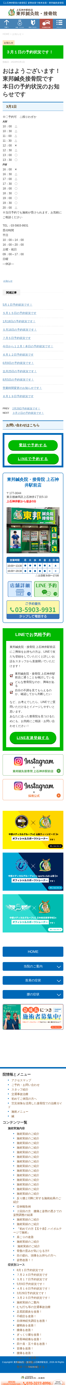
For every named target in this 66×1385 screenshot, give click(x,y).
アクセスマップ (21, 1080)
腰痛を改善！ (25, 1353)
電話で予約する (33, 445)
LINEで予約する (33, 459)
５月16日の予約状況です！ (20, 329)
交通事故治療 (19, 1094)
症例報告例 (24, 1206)
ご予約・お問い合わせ (25, 1084)
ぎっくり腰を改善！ (29, 1334)
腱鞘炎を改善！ (26, 1325)
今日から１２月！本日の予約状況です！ (28, 346)
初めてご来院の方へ (24, 1098)
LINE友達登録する (33, 738)
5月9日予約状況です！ (31, 1283)
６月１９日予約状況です (18, 396)
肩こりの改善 (25, 1237)
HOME (33, 952)
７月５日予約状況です (17, 338)
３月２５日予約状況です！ (34, 1297)
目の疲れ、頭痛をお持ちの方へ (36, 1255)
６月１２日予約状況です (18, 354)
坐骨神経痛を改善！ (29, 1339)
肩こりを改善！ (26, 1362)
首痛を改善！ (25, 1348)
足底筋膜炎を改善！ (29, 1311)
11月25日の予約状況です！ (20, 371)
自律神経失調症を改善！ (32, 1320)
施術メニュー (19, 1111)
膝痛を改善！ (25, 1330)
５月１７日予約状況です (32, 1279)
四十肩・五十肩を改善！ (32, 1343)
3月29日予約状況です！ (32, 1293)
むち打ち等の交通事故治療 (34, 1306)
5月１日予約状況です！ (17, 304)
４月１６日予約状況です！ (34, 1288)
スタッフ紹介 (19, 1089)
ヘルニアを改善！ (28, 1357)
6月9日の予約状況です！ (18, 362)
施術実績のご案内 (28, 1302)
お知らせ (7, 281)
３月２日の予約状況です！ (28, 412)
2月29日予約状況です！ (26, 408)
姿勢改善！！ (25, 1260)
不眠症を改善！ (26, 1316)
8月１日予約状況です (30, 1270)
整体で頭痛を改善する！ (32, 1366)
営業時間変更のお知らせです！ (22, 387)
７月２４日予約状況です (32, 1274)
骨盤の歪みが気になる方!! (33, 1250)
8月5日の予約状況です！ (18, 379)
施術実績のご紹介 (28, 1133)
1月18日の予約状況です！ (19, 321)
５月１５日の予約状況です (19, 313)
